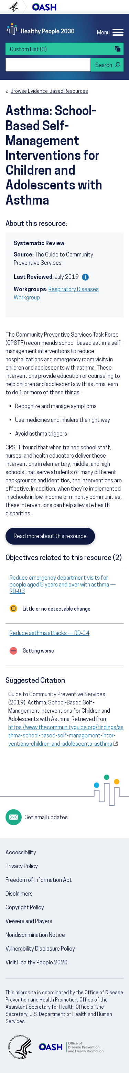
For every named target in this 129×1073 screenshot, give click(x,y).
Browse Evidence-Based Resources (49, 91)
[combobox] (48, 65)
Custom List (28, 50)
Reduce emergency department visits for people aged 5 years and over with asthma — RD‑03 (63, 585)
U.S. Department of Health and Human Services (17, 7)
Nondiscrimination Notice (35, 935)
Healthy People (40, 29)
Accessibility (21, 853)
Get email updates (46, 818)
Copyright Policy (25, 908)
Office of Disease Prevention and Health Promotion (44, 7)
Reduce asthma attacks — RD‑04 (49, 633)
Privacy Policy (22, 866)
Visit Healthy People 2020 (37, 963)
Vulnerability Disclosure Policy (40, 949)
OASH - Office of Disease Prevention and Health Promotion (71, 1047)
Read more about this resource (50, 536)
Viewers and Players (29, 921)
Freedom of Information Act (39, 880)
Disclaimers (19, 894)
